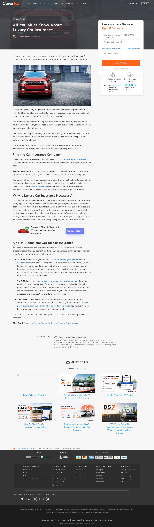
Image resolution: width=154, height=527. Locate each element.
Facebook (112, 92)
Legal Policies (76, 520)
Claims (84, 4)
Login (145, 4)
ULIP (76, 473)
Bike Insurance (27, 473)
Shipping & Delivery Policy (50, 520)
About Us (22, 494)
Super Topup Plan (57, 485)
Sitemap (46, 494)
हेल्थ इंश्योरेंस (99, 479)
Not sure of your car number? (111, 48)
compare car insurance (43, 186)
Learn (15, 494)
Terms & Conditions (105, 520)
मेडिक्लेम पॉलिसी (100, 482)
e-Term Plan (79, 476)
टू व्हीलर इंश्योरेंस (100, 473)
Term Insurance (80, 470)
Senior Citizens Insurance (59, 473)
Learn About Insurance (128, 470)
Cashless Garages (126, 476)
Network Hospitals (127, 473)
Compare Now (74, 230)
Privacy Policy (65, 520)
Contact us (133, 4)
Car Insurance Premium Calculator (34, 479)
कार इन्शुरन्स (99, 470)
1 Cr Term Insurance (81, 479)
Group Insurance (57, 476)
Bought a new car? (134, 48)
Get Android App (126, 479)
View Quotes (121, 63)
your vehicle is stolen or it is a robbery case (57, 281)
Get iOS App (125, 482)
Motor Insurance (28, 476)
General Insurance (31, 466)
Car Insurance (27, 470)
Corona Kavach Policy (59, 482)
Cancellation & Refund (90, 520)
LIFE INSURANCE (81, 466)
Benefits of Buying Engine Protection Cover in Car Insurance (51, 323)
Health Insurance (59, 466)
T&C (127, 68)
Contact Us (31, 494)
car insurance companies (74, 159)
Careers (39, 494)
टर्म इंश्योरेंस (99, 476)
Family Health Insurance (59, 470)
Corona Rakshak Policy (59, 479)
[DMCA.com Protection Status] (33, 457)
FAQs (53, 494)
